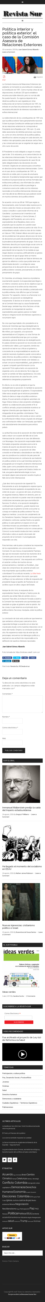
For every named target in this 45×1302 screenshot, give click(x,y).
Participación (24, 1209)
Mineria (12, 1204)
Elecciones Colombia (15, 1196)
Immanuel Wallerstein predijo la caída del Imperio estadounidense (21, 809)
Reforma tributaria (20, 1217)
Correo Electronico (12, 1013)
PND (37, 1209)
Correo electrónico (10, 728)
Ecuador (28, 1192)
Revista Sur (14, 666)
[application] (22, 1054)
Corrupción (31, 1183)
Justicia (15, 1200)
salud (11, 1220)
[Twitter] (4, 1160)
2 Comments (30, 996)
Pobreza (5, 1214)
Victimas (5, 1086)
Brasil (24, 1175)
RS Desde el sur (24, 666)
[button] (22, 1054)
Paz (32, 1208)
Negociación (22, 1204)
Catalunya (22, 1178)
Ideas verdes (9, 992)
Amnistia (18, 1175)
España (35, 1197)
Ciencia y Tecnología (33, 1179)
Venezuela (30, 1221)
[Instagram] (10, 1160)
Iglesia (9, 1200)
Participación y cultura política (13, 1073)
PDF (4, 80)
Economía (19, 1191)
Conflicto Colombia (14, 1182)
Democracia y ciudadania (11, 1099)
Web (4, 738)
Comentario (7, 694)
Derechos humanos (9, 1094)
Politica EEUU (25, 1213)
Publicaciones (7, 1107)
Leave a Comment (8, 52)
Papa (18, 1209)
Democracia (18, 1187)
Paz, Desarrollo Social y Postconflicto (16, 1078)
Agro (14, 1175)
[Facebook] (15, 1160)
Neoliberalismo (9, 1208)
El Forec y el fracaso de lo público (13, 1133)
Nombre (6, 717)
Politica (13, 1213)
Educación (33, 1192)
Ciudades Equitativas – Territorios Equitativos (19, 1103)
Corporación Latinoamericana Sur (22, 13)
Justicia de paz (25, 1200)
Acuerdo (7, 1174)
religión (29, 1217)
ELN (31, 1197)
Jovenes (5, 1082)
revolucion (5, 1221)
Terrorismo (17, 1221)
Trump (23, 1221)
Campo (14, 1179)
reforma (10, 1217)
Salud (4, 1090)
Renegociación (36, 1217)
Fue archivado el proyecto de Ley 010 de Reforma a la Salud (21, 1038)
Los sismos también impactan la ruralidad (16, 1138)
